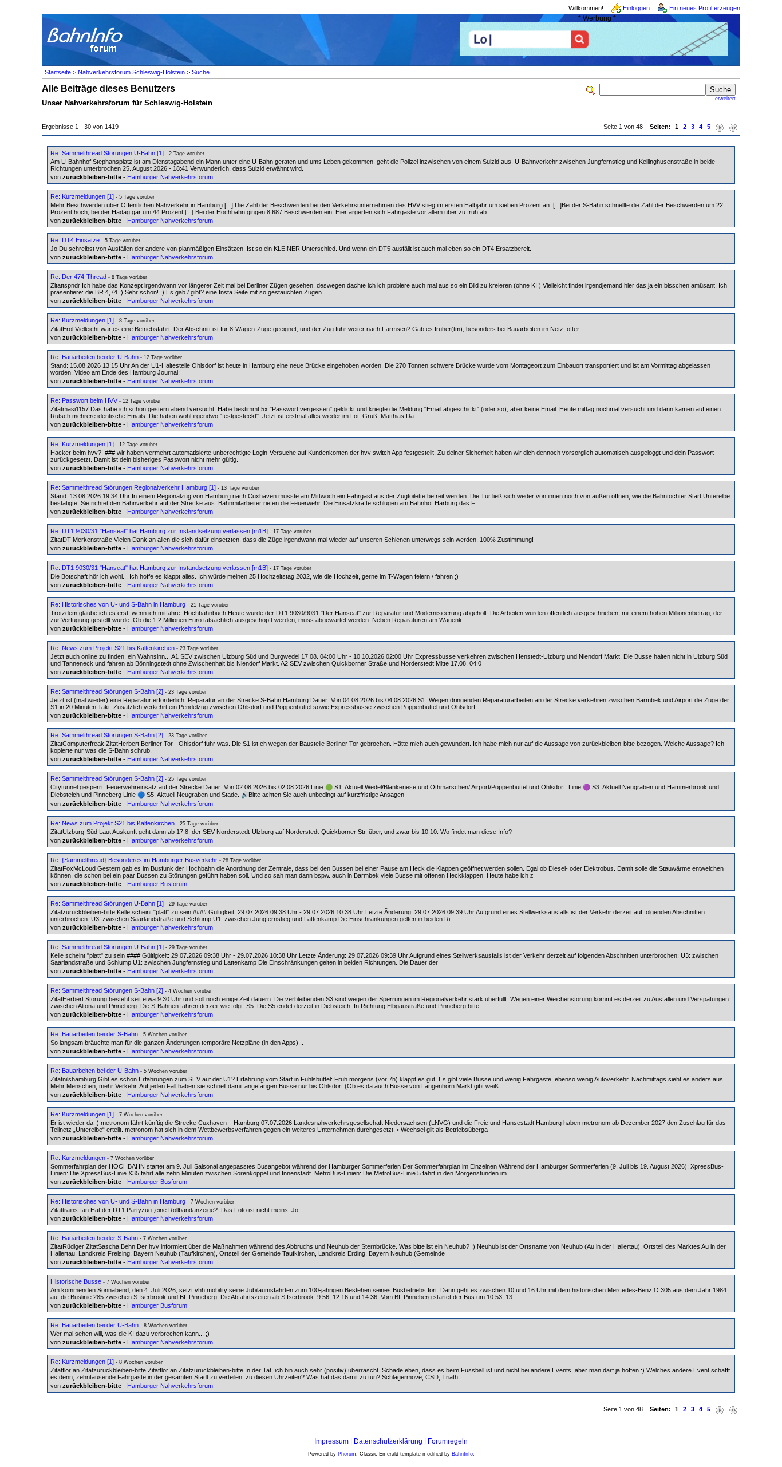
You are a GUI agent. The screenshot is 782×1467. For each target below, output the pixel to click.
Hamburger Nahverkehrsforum (170, 177)
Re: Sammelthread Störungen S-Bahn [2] (106, 691)
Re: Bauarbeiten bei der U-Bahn (94, 356)
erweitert (725, 98)
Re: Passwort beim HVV (83, 400)
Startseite (58, 72)
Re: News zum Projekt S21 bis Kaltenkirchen (112, 647)
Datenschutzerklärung (388, 1441)
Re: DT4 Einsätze (75, 240)
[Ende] (733, 127)
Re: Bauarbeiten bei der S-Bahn (94, 1034)
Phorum (347, 1454)
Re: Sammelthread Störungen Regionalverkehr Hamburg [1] (133, 487)
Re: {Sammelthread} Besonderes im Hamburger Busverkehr (134, 859)
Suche (201, 72)
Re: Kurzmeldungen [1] (82, 196)
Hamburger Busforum (157, 883)
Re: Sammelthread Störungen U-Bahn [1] (107, 153)
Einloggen (636, 8)
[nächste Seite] (719, 127)
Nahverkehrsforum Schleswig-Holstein (131, 72)
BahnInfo (462, 1454)
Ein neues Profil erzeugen (704, 8)
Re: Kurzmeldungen (77, 1157)
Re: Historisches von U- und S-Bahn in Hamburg (117, 604)
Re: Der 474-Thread (78, 276)
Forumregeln (448, 1441)
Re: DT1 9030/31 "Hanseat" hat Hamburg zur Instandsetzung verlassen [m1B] (159, 531)
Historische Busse (75, 1281)
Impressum (331, 1441)
